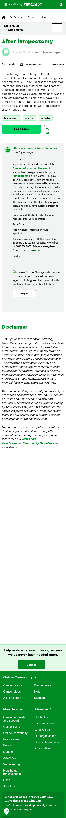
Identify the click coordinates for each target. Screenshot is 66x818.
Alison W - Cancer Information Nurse (35, 148)
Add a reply (21, 128)
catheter (45, 118)
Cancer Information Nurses (30, 168)
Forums (32, 17)
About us (9, 786)
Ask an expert (12, 698)
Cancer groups (13, 685)
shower (29, 118)
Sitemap (39, 698)
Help (37, 691)
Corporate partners (47, 742)
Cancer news (42, 685)
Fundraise (9, 745)
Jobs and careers (46, 723)
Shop (6, 780)
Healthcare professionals (12, 772)
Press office (42, 748)
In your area (11, 739)
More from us (13, 709)
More (12, 4)
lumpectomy (11, 118)
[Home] (33, 4)
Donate (31, 664)
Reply (24, 293)
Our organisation (45, 736)
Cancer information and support (15, 719)
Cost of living (11, 727)
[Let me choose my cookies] (6, 811)
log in (47, 130)
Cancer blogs (12, 691)
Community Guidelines (38, 443)
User (61, 4)
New (57, 27)
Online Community (18, 677)
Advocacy (9, 758)
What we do (42, 730)
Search (18, 17)
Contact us (42, 717)
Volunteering (11, 764)
